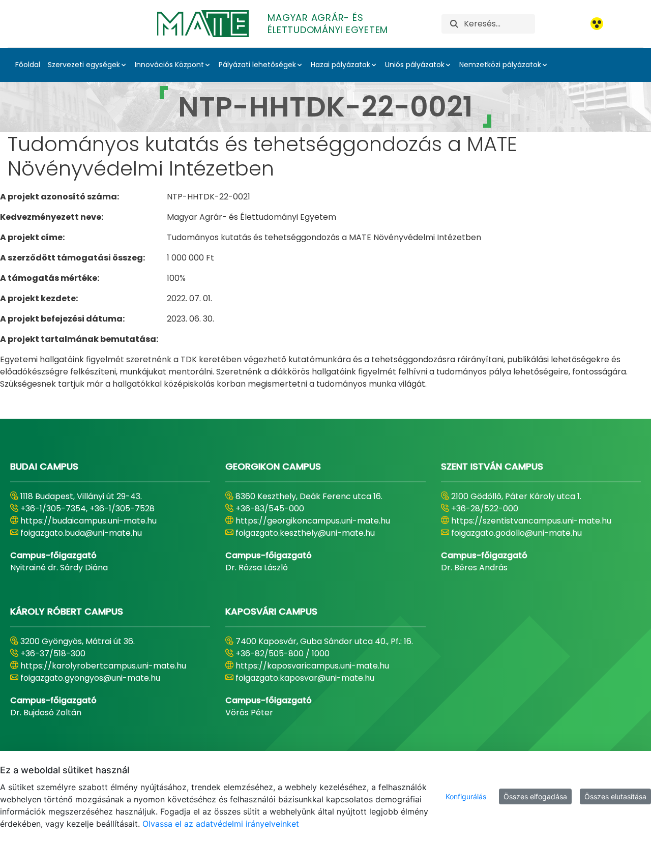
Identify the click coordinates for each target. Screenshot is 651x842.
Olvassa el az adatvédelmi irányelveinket (220, 824)
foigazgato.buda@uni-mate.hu (81, 533)
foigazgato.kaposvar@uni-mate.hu (304, 678)
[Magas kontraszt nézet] (596, 24)
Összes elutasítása (615, 796)
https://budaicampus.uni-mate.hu (88, 521)
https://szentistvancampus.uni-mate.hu (531, 521)
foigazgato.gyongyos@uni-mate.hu (90, 678)
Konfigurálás (466, 796)
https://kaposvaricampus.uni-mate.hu (312, 666)
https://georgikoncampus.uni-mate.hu (312, 521)
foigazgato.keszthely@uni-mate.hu (305, 533)
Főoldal (27, 65)
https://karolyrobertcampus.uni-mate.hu (103, 666)
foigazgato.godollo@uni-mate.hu (516, 533)
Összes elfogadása (535, 796)
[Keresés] (454, 24)
